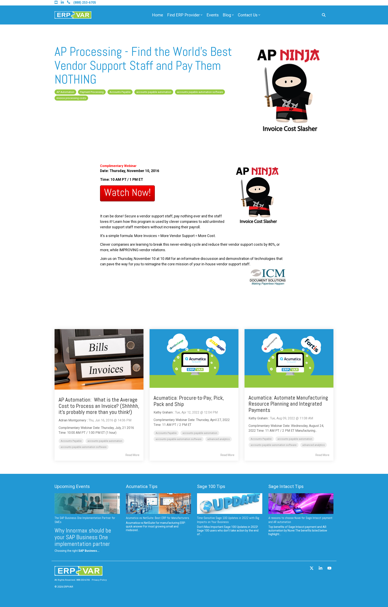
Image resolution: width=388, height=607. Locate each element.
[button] (312, 568)
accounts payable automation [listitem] (105, 440)
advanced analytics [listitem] (218, 439)
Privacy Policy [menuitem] (99, 580)
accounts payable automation (153, 92)
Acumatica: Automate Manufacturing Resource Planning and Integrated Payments (288, 404)
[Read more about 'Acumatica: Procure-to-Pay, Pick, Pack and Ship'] (194, 358)
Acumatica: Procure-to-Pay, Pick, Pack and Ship (189, 401)
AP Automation (65, 92)
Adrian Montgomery (72, 420)
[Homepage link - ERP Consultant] (78, 573)
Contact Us (247, 15)
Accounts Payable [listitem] (71, 440)
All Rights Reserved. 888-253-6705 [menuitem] (72, 580)
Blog (227, 15)
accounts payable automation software (200, 92)
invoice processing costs (71, 98)
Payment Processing (92, 92)
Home (157, 15)
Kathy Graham (163, 412)
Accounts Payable (120, 92)
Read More (132, 455)
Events (213, 15)
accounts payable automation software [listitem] (83, 447)
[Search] (323, 15)
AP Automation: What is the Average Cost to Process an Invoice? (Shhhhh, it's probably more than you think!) (99, 406)
